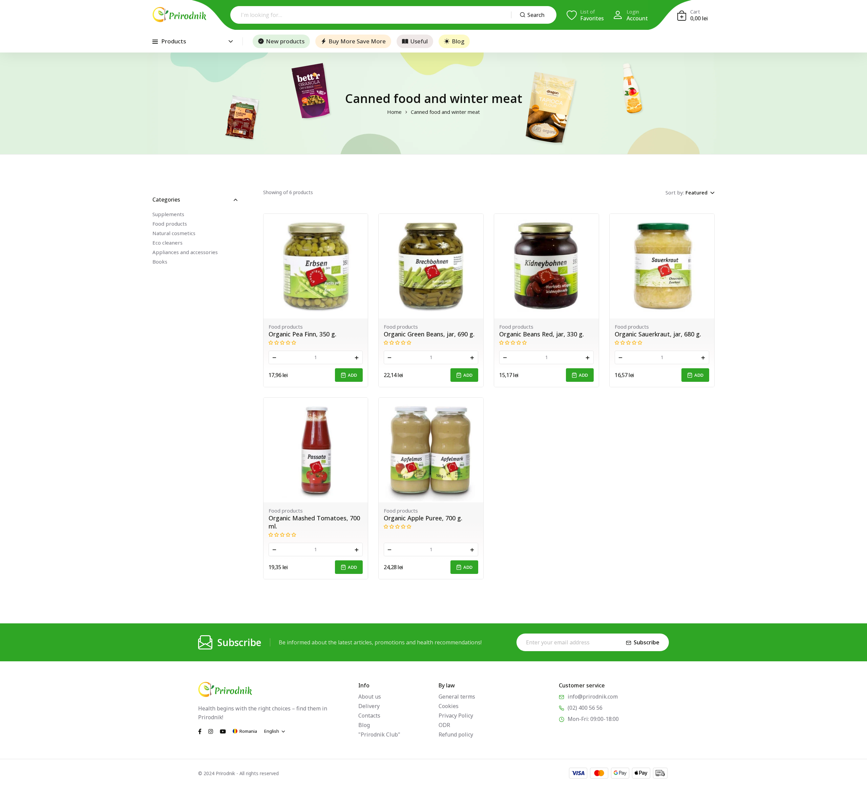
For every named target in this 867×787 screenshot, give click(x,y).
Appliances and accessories (185, 252)
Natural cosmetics (173, 233)
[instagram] (210, 730)
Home (394, 112)
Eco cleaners (167, 242)
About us (369, 696)
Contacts (369, 715)
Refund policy (456, 734)
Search (536, 15)
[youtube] (223, 730)
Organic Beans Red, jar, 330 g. (541, 334)
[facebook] (200, 730)
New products (285, 41)
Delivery (369, 706)
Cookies (449, 706)
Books (159, 261)
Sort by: (674, 192)
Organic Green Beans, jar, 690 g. (429, 334)
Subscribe (646, 642)
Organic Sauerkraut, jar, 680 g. (658, 334)
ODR (444, 725)
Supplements (168, 214)
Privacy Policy (456, 715)
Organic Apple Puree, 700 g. (423, 518)
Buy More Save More (357, 41)
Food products (169, 223)
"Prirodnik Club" (379, 734)
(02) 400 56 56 (585, 707)
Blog (458, 41)
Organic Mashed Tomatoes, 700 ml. (314, 522)
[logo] (179, 14)
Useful (419, 41)
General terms (457, 696)
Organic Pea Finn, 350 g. (302, 334)
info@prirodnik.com (593, 696)
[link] (315, 266)
